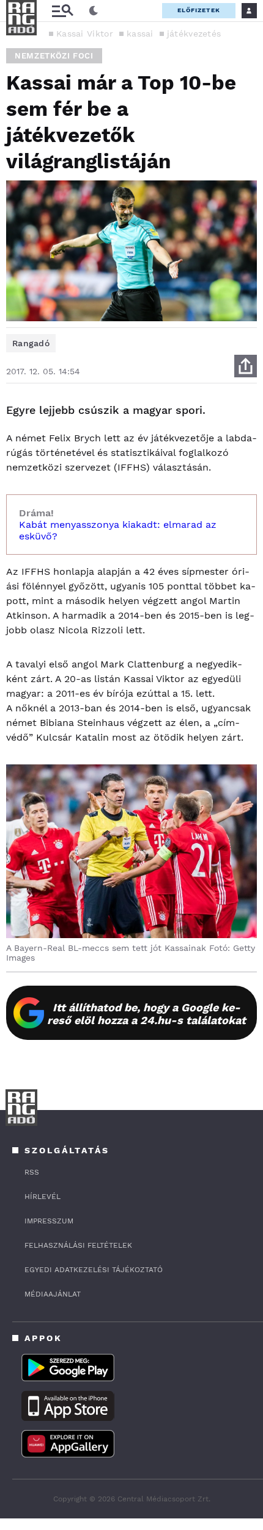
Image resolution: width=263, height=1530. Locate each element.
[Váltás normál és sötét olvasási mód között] (93, 11)
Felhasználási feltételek (78, 1245)
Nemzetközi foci (54, 55)
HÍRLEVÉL (42, 1196)
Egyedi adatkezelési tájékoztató (93, 1269)
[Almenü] (62, 10)
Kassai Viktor (84, 33)
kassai (140, 33)
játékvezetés (194, 33)
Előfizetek (198, 10)
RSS (31, 1172)
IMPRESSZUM (48, 1221)
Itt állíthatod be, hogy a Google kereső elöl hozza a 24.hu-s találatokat (146, 1014)
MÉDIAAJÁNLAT (52, 1294)
